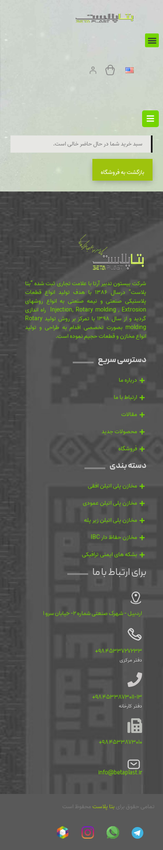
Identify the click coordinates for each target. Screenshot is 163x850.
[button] (152, 40)
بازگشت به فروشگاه (122, 172)
